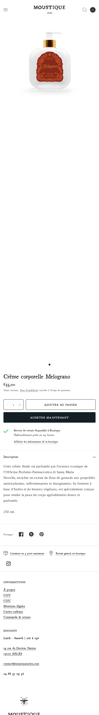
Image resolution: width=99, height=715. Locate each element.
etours (27, 617)
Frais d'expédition (29, 390)
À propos (9, 590)
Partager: (8, 534)
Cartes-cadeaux (13, 612)
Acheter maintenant (49, 417)
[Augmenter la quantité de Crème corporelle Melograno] (19, 405)
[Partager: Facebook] (21, 534)
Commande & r (13, 617)
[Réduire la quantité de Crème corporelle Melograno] (7, 405)
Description (10, 457)
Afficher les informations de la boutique (36, 441)
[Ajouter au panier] (61, 404)
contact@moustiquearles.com (21, 664)
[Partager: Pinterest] (41, 534)
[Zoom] (49, 60)
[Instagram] (8, 564)
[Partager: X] (31, 534)
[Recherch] (84, 9)
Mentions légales (14, 606)
